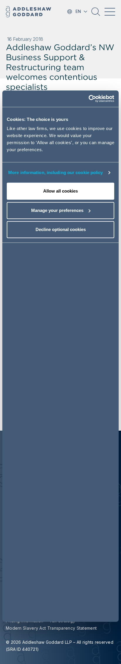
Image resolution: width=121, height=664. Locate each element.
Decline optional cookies (61, 229)
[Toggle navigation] (110, 11)
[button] (96, 14)
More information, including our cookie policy (55, 172)
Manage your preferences (57, 210)
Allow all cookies (60, 191)
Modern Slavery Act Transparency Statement (51, 628)
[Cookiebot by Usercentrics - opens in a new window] (88, 99)
